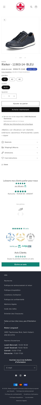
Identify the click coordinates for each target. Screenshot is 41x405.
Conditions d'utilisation (12, 295)
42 (12, 79)
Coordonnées (29, 397)
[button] (4, 7)
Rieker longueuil (13, 388)
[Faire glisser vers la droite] (25, 57)
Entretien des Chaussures (13, 313)
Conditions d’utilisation (31, 394)
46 (20, 79)
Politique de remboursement (25, 391)
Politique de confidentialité (14, 299)
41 (5, 79)
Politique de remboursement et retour (18, 285)
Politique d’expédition (16, 397)
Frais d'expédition (7, 72)
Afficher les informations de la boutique (18, 124)
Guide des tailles (10, 309)
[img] (20, 183)
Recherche (8, 281)
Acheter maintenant (20, 110)
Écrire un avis (20, 264)
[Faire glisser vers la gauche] (16, 57)
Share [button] (6, 164)
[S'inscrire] (34, 367)
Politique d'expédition (12, 290)
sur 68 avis (19, 186)
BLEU (6, 87)
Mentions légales (10, 304)
